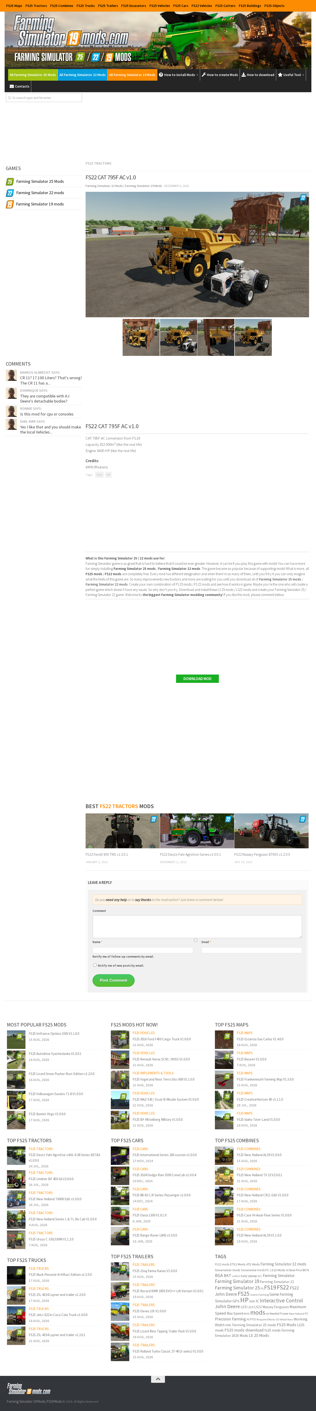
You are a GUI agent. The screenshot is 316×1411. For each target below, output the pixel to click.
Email (206, 942)
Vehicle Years (286, 1319)
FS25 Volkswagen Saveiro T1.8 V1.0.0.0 (56, 1094)
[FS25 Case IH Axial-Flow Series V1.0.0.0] (224, 1216)
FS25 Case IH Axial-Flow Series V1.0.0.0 (264, 1215)
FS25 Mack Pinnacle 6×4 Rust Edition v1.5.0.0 (60, 1274)
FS (262, 1288)
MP (267, 1313)
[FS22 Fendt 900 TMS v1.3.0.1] (123, 830)
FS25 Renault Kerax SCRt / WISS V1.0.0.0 (161, 1059)
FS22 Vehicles (202, 5)
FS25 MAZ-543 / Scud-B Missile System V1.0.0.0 (166, 1099)
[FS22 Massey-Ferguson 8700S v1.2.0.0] (271, 830)
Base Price (295, 1270)
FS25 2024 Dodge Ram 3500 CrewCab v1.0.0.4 (164, 1175)
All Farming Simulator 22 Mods (82, 75)
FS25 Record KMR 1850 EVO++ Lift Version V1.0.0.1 (168, 1291)
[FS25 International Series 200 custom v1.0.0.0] (120, 1155)
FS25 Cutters (225, 5)
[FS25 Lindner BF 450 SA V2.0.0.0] (16, 1179)
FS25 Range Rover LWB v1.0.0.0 (155, 1235)
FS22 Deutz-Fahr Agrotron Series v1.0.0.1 (190, 854)
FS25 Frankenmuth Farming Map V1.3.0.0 (265, 1079)
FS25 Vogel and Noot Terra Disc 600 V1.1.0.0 (163, 1079)
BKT (227, 1275)
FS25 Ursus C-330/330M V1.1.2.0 (51, 1239)
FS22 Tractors (99, 163)
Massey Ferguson (275, 1307)
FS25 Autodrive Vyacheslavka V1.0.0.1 (55, 1053)
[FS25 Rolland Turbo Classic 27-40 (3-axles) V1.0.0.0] (120, 1352)
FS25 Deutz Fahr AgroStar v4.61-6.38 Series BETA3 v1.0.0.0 (64, 1157)
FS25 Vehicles (159, 5)
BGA (219, 1275)
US (277, 1319)
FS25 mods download (244, 1330)
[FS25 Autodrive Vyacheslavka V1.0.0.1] (16, 1060)
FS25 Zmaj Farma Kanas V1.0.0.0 (155, 1271)
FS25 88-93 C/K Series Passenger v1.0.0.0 (161, 1195)
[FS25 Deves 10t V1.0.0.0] (120, 1311)
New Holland (296, 1313)
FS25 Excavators (133, 5)
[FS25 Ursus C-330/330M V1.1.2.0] (16, 1240)
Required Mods (266, 1319)
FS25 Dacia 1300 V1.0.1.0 (149, 1215)
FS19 (99, 474)
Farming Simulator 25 (237, 1288)
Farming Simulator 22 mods (283, 1264)
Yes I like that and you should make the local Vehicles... (50, 429)
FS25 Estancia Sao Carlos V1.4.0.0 (260, 1039)
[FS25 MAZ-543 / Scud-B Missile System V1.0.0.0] (120, 1100)
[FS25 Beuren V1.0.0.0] (224, 1060)
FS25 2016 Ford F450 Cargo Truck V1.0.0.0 (162, 1039)
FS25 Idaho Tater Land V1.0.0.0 (258, 1119)
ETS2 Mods (237, 1264)
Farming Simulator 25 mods (254, 1324)
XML (228, 1325)
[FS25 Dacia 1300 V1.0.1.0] (120, 1216)
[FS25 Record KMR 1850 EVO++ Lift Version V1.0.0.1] (120, 1291)
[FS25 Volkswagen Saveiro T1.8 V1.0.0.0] (16, 1100)
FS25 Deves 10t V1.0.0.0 (149, 1311)
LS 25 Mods (259, 1335)
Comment (99, 911)
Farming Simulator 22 (277, 1282)
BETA (306, 1270)
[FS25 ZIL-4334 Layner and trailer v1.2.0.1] (16, 1335)
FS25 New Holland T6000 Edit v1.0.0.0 (55, 1199)
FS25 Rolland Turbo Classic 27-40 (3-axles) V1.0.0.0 (168, 1351)
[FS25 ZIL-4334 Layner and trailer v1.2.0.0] (16, 1295)
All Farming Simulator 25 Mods (33, 75)
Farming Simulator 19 (237, 1281)
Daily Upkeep (249, 1276)
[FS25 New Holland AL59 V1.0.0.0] (224, 1155)
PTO (253, 1319)
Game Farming (259, 1294)
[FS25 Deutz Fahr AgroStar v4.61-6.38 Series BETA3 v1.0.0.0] (16, 1155)
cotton (236, 1276)
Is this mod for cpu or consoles (47, 414)
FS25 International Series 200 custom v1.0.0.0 (165, 1155)
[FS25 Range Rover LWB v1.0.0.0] (120, 1236)
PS (248, 1319)
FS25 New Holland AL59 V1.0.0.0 (259, 1155)
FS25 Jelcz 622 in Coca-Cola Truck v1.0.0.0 (58, 1315)
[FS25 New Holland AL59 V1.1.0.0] (224, 1236)
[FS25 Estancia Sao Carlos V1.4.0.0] (224, 1039)
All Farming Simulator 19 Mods (132, 75)
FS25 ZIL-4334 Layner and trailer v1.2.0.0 (57, 1294)
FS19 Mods (54, 1401)
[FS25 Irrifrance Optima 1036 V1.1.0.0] (16, 1039)
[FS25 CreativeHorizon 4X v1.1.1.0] (224, 1100)
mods (257, 1312)
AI (287, 1270)
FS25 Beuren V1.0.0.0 (251, 1059)
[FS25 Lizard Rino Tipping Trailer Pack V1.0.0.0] (120, 1331)
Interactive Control (281, 1300)
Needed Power (279, 1314)
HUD (252, 1301)
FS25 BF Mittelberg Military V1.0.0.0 (158, 1119)
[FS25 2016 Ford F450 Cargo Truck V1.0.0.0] (120, 1039)
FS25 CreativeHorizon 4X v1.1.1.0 (260, 1099)
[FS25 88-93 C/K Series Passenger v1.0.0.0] (120, 1196)
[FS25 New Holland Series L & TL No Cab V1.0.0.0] (16, 1219)
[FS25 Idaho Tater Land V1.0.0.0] (224, 1120)
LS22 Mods (277, 1270)
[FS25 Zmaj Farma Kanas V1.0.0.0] (120, 1271)
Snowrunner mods (227, 1270)
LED (244, 1307)
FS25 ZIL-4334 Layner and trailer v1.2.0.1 (57, 1335)
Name (97, 942)
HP (108, 474)
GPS (235, 1301)
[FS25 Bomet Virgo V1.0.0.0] (16, 1120)
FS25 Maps (14, 5)
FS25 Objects (274, 5)
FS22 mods (222, 1264)
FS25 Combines (61, 5)
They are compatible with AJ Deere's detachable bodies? (44, 398)
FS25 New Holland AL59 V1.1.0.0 (259, 1235)
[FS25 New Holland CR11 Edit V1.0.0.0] (224, 1196)
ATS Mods (253, 1264)
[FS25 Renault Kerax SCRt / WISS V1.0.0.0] (120, 1060)
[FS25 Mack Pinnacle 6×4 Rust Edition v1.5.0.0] (16, 1275)
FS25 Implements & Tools (153, 1073)
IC (257, 1301)
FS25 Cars (180, 5)
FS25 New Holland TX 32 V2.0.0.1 (259, 1175)
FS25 (244, 1293)
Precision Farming (230, 1319)
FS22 (283, 1287)
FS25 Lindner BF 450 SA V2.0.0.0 (51, 1179)
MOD (247, 1313)
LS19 (251, 1307)
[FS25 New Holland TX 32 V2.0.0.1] (224, 1176)
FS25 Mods (286, 1324)
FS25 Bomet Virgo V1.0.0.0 (47, 1114)
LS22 (258, 1307)
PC (306, 1314)
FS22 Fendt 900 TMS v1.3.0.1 (107, 854)
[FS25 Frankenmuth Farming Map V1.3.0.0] (224, 1080)
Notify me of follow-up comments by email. (123, 957)
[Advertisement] (197, 125)
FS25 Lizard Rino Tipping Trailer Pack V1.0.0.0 (164, 1331)
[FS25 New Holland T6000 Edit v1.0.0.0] (16, 1199)
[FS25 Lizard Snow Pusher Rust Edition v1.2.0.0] (16, 1080)
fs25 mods (272, 1330)
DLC (260, 1276)
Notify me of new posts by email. (121, 966)
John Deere (227, 1306)
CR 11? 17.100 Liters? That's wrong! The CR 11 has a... (51, 380)
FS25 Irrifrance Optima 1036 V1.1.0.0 (54, 1033)
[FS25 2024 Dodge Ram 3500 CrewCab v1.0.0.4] (120, 1176)
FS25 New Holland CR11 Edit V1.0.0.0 (262, 1195)
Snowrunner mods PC (255, 1270)
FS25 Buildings (250, 5)
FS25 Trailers (108, 5)
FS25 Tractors (36, 5)
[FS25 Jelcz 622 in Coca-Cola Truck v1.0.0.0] (16, 1315)
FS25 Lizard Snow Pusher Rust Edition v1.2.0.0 (61, 1074)
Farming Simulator (279, 1275)
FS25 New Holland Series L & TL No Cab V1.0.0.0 (62, 1219)
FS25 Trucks (86, 5)
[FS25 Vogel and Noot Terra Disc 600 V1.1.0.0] (120, 1080)
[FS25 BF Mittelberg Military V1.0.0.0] (120, 1120)
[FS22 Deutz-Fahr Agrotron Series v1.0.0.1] (197, 830)
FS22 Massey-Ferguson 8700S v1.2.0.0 (262, 854)
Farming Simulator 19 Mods (26, 1401)
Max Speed (235, 1313)
